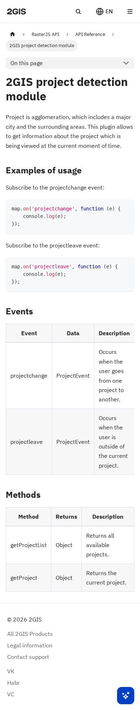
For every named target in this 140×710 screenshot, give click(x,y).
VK (10, 671)
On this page (26, 63)
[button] (104, 11)
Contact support (28, 656)
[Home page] (12, 34)
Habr (13, 682)
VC (10, 694)
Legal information (29, 645)
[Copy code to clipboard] (125, 208)
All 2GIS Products (30, 633)
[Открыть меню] (130, 11)
